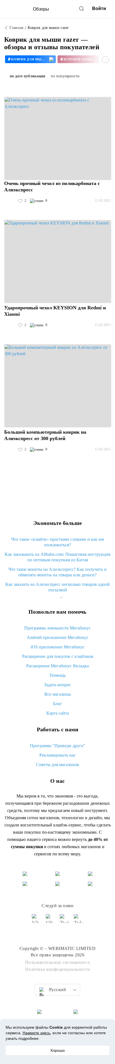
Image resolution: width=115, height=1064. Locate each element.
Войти (99, 8)
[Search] (81, 8)
